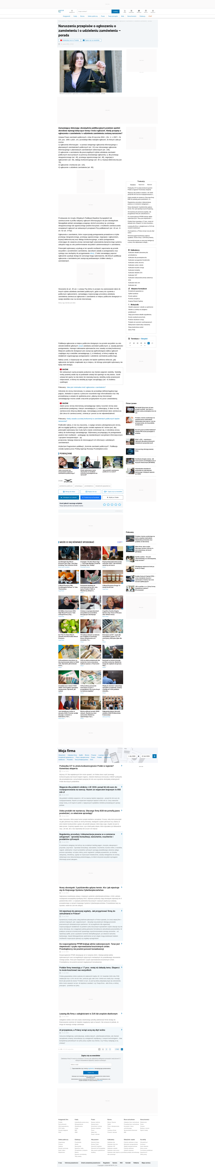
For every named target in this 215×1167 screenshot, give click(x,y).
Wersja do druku (70, 491)
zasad (80, 346)
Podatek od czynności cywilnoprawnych (140, 322)
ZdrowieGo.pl (143, 1142)
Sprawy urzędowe (96, 1128)
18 (134, 343)
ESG (91, 759)
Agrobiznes (107, 757)
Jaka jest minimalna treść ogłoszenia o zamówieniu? (86, 387)
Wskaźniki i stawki (129, 1139)
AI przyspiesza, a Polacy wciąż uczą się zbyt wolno (141, 231)
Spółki (81, 755)
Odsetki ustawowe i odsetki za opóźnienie (140, 307)
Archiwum (142, 1144)
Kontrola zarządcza (134, 298)
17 (130, 343)
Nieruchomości (131, 16)
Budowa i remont (144, 1128)
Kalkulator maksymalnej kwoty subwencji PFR (140, 279)
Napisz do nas (92, 491)
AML (125, 1132)
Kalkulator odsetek (112, 1148)
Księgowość (66, 16)
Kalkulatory (135, 250)
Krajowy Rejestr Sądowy (135, 301)
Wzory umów (143, 1148)
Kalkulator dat (132, 285)
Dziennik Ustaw (95, 1142)
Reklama (136, 1163)
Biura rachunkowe (129, 1119)
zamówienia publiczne (66, 486)
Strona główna (62, 21)
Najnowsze (141, 184)
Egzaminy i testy (79, 1148)
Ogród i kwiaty (144, 1130)
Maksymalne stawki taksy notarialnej (139, 324)
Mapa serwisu (146, 1163)
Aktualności (61, 755)
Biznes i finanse (112, 1122)
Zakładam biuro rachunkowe (131, 1122)
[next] (122, 1049)
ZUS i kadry (61, 1128)
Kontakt (128, 1163)
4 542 (117, 1049)
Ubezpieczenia (79, 1126)
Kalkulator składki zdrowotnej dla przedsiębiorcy (138, 254)
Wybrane (149, 184)
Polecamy (130, 532)
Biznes (82, 16)
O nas (60, 1163)
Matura (77, 1152)
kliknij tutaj (100, 1080)
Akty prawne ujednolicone (98, 1150)
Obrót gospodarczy (63, 1126)
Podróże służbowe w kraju (136, 319)
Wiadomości (143, 1122)
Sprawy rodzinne (95, 1122)
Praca (92, 1130)
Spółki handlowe (133, 293)
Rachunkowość (62, 1124)
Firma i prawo (131, 403)
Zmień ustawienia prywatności (90, 1163)
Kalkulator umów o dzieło (135, 265)
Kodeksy (93, 1152)
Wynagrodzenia (79, 1124)
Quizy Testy (131, 329)
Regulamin (106, 1163)
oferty (92, 253)
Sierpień (144, 338)
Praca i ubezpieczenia (82, 757)
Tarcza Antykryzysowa (81, 759)
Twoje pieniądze (113, 16)
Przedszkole (78, 1142)
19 (137, 343)
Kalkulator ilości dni (134, 282)
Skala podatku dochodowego (131, 1152)
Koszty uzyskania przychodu (136, 317)
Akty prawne (95, 1139)
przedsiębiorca (89, 486)
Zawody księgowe (63, 1130)
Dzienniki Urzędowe (96, 1146)
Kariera (115, 1163)
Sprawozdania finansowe (130, 1130)
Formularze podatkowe (146, 1150)
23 (152, 343)
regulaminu (91, 1068)
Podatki (99, 757)
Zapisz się (91, 1072)
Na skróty (143, 1139)
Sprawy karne (94, 1124)
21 (145, 343)
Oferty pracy (143, 1154)
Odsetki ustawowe (129, 1150)
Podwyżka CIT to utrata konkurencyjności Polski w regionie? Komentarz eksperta (140, 188)
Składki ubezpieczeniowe (130, 1146)
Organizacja (61, 1142)
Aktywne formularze (139, 288)
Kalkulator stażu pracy (113, 1150)
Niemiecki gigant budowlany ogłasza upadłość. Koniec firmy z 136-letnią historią (140, 236)
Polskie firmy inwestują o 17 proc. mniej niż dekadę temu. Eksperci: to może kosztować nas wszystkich (140, 222)
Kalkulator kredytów (134, 270)
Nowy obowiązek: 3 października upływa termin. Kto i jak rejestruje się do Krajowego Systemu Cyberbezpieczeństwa (141, 208)
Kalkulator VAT (132, 275)
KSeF (150, 16)
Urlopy (76, 1128)
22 (148, 343)
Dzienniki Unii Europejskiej (98, 1148)
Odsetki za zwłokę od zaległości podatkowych (137, 311)
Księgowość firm (63, 1119)
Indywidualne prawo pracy (82, 1122)
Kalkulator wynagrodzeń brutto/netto (139, 260)
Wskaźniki (135, 304)
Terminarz (135, 338)
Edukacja (142, 16)
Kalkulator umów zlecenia (136, 262)
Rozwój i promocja (63, 1148)
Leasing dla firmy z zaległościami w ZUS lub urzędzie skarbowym (141, 227)
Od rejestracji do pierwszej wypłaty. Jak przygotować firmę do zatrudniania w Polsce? (139, 212)
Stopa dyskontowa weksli (135, 327)
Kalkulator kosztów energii (136, 267)
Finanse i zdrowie (112, 1132)
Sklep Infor (94, 1132)
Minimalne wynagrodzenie (131, 1144)
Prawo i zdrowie (95, 1134)
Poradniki (70, 759)
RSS (121, 1163)
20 (141, 343)
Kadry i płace (61, 1150)
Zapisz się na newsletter (115, 491)
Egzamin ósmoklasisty (81, 1154)
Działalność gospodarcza (135, 291)
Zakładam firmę (72, 755)
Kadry (75, 16)
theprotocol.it (143, 1152)
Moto (122, 16)
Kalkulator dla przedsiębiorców (137, 257)
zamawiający (78, 486)
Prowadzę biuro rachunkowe (131, 1124)
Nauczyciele (78, 1146)
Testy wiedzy (78, 1156)
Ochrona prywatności (71, 1163)
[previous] (99, 1049)
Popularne (133, 184)
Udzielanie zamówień (99, 21)
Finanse (93, 755)
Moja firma (70, 21)
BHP (76, 1130)
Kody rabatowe (144, 1146)
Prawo (103, 16)
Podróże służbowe (129, 1148)
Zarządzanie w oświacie (81, 1150)
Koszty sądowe (132, 296)
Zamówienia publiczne (86, 21)
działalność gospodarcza (102, 486)
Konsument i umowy (96, 1126)
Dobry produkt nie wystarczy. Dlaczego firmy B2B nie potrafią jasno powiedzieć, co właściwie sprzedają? (141, 198)
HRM (76, 1132)
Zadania (60, 1146)
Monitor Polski (95, 1144)
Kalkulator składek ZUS (135, 272)
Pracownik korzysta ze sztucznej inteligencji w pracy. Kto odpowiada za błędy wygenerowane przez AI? (141, 241)
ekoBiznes (61, 759)
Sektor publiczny (93, 16)
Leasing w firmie (103, 755)
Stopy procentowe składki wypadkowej (139, 314)
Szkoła (76, 1144)
